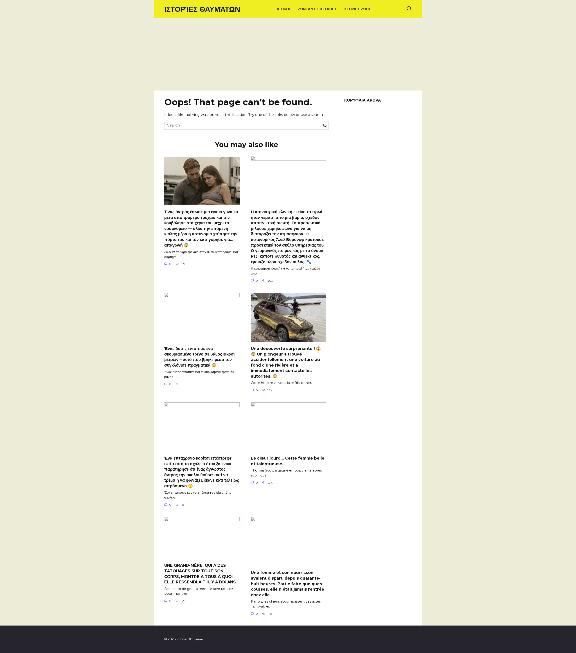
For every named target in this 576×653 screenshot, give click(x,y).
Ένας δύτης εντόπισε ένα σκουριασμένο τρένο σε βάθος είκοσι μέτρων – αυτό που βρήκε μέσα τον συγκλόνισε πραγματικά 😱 (199, 356)
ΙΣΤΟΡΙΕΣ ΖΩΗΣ (357, 9)
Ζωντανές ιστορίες (317, 9)
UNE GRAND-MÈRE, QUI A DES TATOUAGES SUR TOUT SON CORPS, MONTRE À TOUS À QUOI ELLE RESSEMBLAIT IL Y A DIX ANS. (200, 573)
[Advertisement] (288, 56)
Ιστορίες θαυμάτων (202, 9)
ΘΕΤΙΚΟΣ (283, 9)
